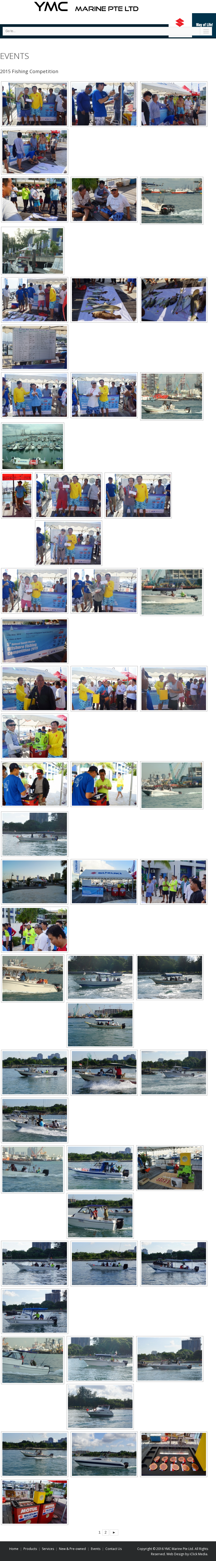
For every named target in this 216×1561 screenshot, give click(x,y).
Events (95, 1549)
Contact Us (113, 1549)
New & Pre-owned (72, 1549)
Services (48, 1549)
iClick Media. (198, 1554)
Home (13, 1549)
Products (30, 1549)
